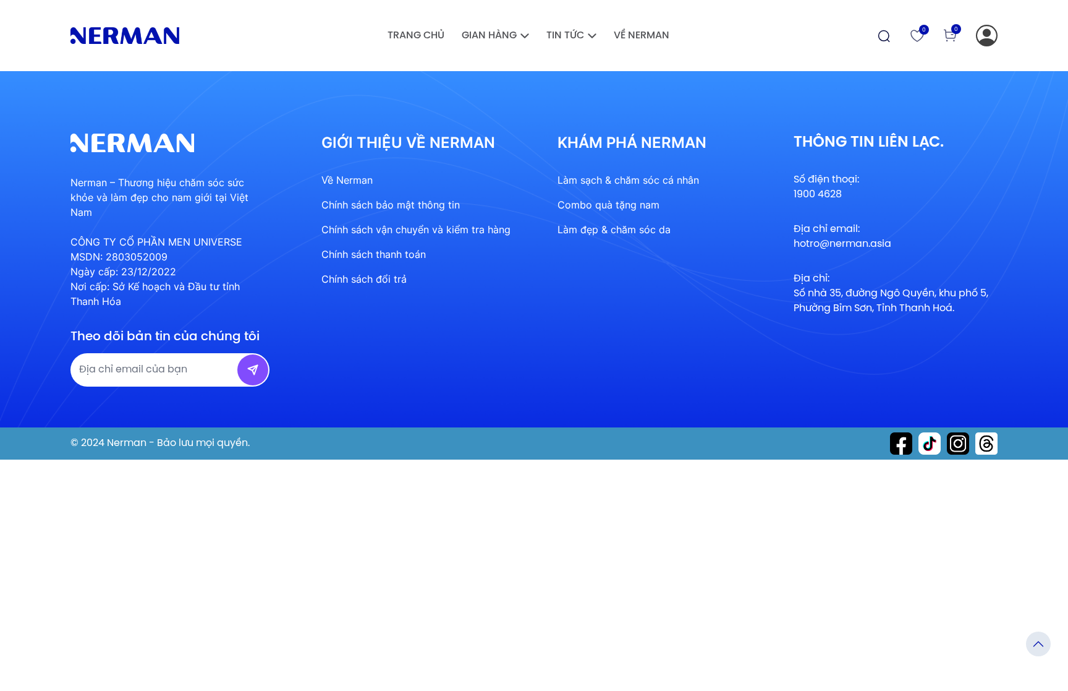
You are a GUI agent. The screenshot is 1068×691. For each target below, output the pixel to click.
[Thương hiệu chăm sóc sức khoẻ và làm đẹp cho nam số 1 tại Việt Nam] (124, 35)
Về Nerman (641, 35)
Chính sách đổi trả (364, 279)
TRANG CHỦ (416, 35)
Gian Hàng (489, 35)
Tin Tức (565, 35)
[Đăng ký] (987, 35)
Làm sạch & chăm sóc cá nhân (628, 180)
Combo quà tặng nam (608, 205)
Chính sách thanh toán (373, 254)
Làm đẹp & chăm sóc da (614, 229)
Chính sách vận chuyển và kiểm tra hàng (416, 229)
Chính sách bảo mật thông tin (390, 205)
